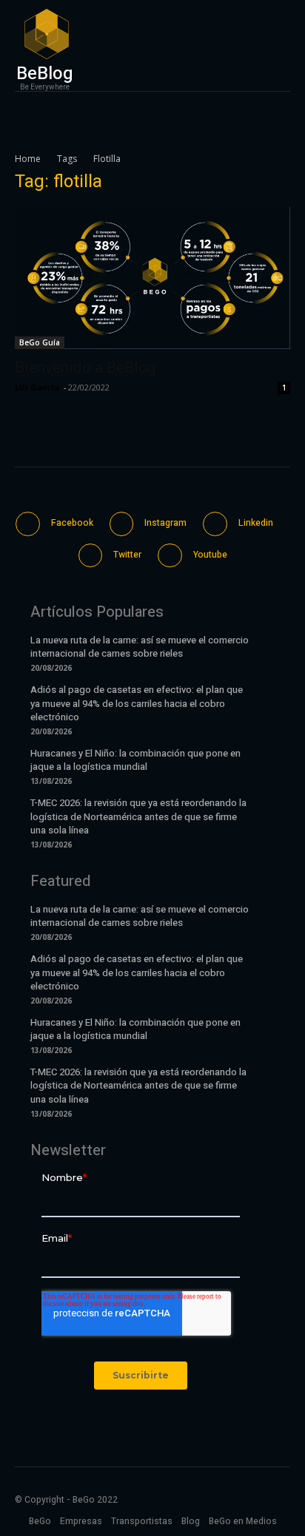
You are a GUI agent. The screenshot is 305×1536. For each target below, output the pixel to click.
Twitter (127, 554)
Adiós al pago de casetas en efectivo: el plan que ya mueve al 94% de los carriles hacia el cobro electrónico (136, 703)
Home (28, 158)
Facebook (72, 523)
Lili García (37, 387)
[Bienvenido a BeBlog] (152, 278)
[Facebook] (28, 524)
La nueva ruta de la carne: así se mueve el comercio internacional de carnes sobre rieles (139, 646)
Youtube (210, 554)
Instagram (165, 523)
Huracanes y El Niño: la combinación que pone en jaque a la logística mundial (135, 760)
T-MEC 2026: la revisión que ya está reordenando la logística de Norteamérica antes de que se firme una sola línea (138, 816)
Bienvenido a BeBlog (85, 367)
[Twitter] (90, 556)
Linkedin (255, 523)
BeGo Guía (39, 342)
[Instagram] (122, 524)
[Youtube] (170, 556)
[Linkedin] (215, 524)
